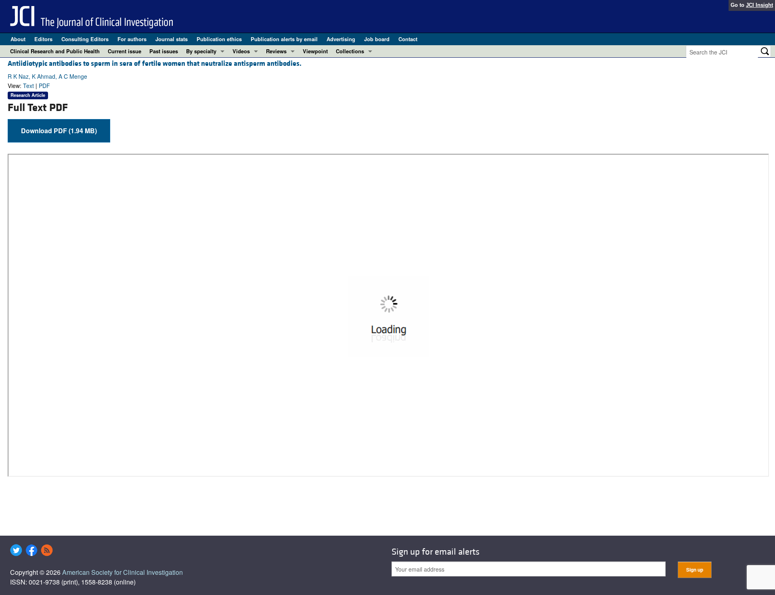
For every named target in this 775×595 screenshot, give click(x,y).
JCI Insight (759, 5)
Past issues (163, 51)
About (17, 39)
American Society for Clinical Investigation (122, 572)
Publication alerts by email (284, 39)
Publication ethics (219, 39)
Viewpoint (315, 51)
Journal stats (171, 39)
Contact (407, 39)
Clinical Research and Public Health (55, 51)
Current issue (124, 51)
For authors (132, 39)
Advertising (341, 39)
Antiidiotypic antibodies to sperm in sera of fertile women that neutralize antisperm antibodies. (155, 63)
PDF (44, 86)
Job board (377, 39)
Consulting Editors (85, 39)
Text (28, 86)
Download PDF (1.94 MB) (59, 130)
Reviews (276, 51)
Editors (43, 39)
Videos (241, 51)
